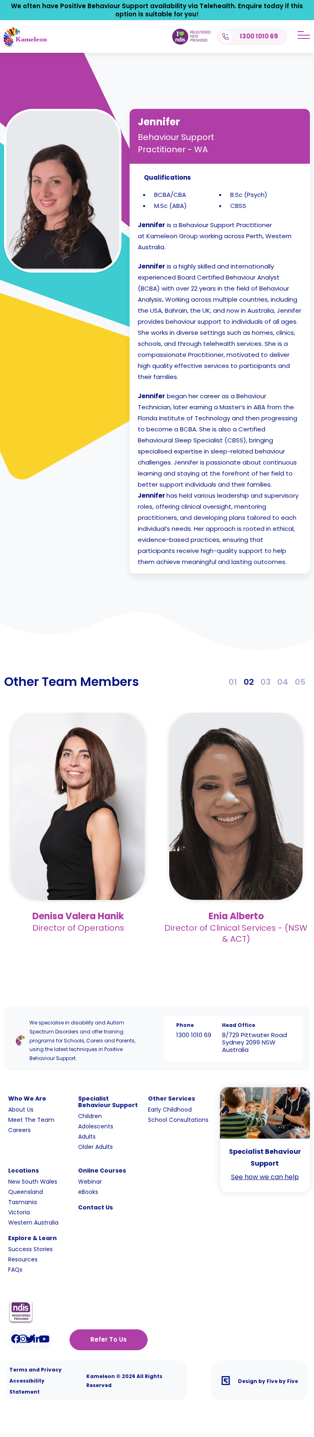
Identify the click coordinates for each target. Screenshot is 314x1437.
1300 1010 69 (193, 1035)
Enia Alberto (236, 916)
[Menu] (304, 35)
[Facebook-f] (15, 1339)
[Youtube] (44, 1339)
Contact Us (95, 1207)
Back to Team (32, 83)
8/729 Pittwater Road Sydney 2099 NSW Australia (254, 1042)
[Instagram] (23, 1339)
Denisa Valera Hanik (78, 916)
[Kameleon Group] (23, 46)
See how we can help (265, 1177)
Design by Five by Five (268, 1381)
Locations (23, 1170)
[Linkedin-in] (37, 1339)
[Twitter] (30, 1339)
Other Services (171, 1098)
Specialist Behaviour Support (108, 1101)
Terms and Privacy (35, 1369)
